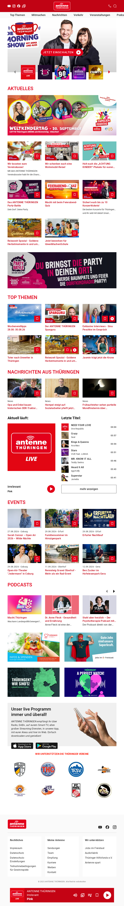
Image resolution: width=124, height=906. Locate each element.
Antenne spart (92, 862)
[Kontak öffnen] (110, 6)
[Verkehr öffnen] (24, 6)
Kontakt (51, 872)
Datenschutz (17, 853)
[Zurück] (106, 591)
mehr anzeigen (89, 489)
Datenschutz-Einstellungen (17, 859)
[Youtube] (9, 6)
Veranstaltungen (100, 15)
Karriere (51, 862)
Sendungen (53, 848)
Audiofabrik (91, 853)
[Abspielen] (107, 895)
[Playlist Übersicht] (89, 895)
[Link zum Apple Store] (22, 746)
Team (50, 853)
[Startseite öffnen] (62, 6)
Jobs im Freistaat (94, 848)
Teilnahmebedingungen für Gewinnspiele (23, 868)
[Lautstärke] (75, 895)
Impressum (16, 848)
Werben (51, 867)
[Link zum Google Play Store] (47, 746)
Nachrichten (59, 15)
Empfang (52, 857)
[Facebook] (18, 6)
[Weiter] (114, 591)
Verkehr (78, 15)
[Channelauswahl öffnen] (114, 6)
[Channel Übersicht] (82, 895)
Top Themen (17, 15)
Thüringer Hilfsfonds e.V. (99, 857)
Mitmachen (39, 15)
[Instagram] (13, 6)
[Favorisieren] (97, 895)
